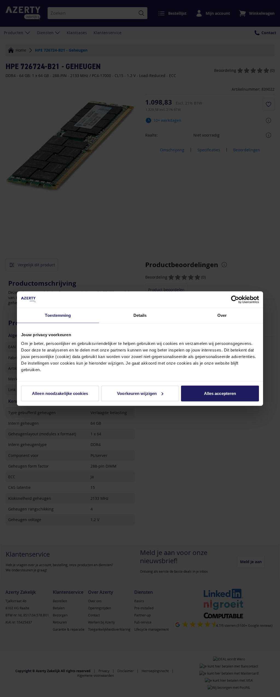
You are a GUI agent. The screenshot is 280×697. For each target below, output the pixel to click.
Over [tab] (222, 315)
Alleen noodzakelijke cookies (60, 393)
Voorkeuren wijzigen (137, 393)
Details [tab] (140, 315)
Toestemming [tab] (58, 315)
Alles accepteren (220, 393)
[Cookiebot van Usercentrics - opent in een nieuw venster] (235, 300)
